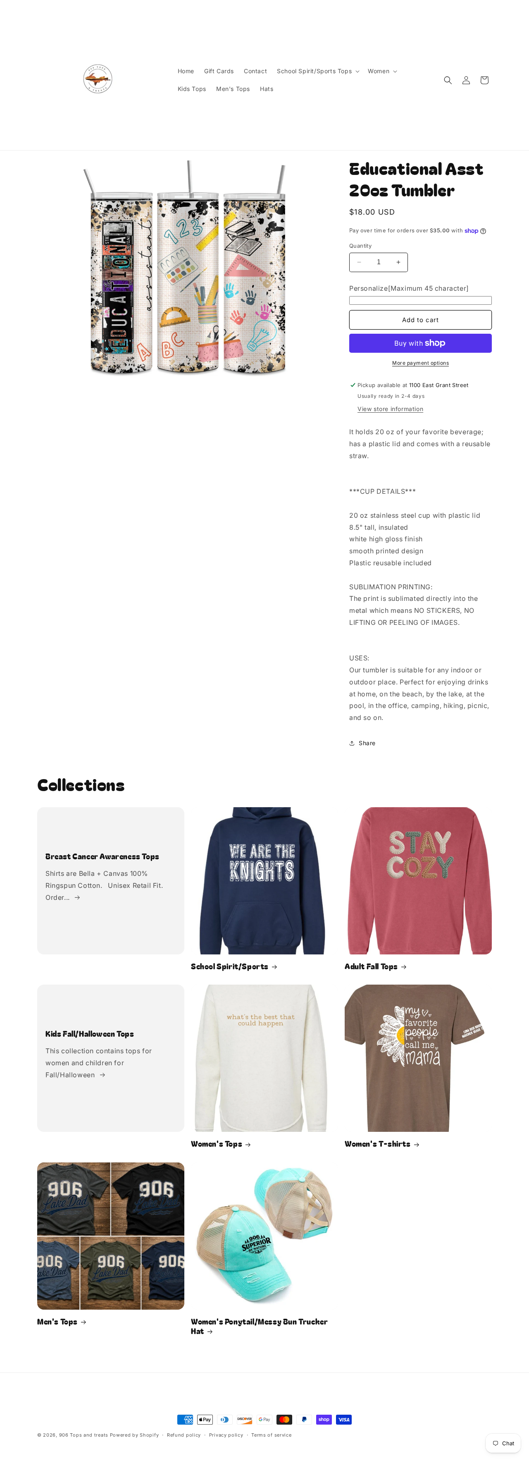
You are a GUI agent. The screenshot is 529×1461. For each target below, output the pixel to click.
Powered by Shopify (134, 1435)
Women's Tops (216, 1143)
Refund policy (184, 1435)
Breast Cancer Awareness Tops (102, 856)
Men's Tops (57, 1321)
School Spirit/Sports (230, 966)
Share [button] (367, 742)
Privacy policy (226, 1435)
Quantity (360, 245)
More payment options (420, 363)
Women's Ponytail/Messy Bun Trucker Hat (259, 1326)
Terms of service (271, 1435)
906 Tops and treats (83, 1435)
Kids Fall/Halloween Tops (89, 1033)
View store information (390, 408)
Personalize (409, 288)
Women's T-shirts (378, 1143)
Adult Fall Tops (371, 966)
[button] (317, 71)
